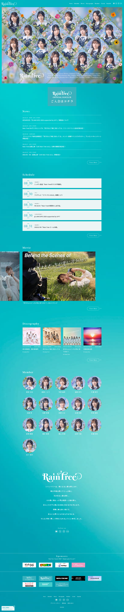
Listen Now (26, 352)
